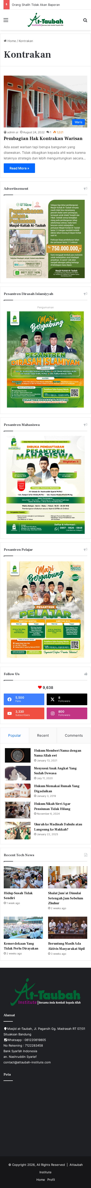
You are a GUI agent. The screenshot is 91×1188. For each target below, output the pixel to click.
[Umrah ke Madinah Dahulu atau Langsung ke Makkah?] (18, 830)
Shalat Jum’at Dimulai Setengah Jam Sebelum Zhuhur (65, 898)
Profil (51, 1179)
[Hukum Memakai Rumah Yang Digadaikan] (18, 791)
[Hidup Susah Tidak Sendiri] (23, 877)
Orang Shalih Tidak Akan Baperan (36, 5)
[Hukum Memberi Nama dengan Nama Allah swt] (18, 755)
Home (11, 41)
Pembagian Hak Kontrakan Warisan (43, 139)
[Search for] (85, 21)
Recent (43, 735)
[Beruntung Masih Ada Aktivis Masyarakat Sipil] (67, 928)
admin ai (12, 132)
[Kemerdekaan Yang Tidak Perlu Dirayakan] (23, 928)
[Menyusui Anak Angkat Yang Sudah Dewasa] (18, 773)
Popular (14, 735)
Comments (74, 735)
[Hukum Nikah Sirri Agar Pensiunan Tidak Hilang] (18, 810)
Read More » (19, 168)
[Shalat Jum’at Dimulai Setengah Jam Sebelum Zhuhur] (67, 877)
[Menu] (6, 21)
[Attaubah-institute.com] (45, 20)
